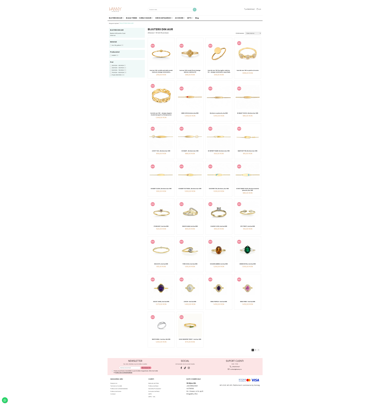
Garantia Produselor (154, 389)
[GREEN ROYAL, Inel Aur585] (247, 250)
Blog (197, 18)
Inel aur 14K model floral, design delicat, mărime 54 (190, 71)
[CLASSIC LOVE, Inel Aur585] (219, 212)
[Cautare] (194, 9)
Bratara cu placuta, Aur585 (219, 113)
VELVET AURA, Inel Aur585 (161, 301)
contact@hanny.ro (236, 369)
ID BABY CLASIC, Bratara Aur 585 (161, 188)
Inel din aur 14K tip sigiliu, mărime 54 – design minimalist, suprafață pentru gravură (219, 71)
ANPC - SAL (151, 397)
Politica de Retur (153, 386)
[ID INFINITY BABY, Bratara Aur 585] (219, 137)
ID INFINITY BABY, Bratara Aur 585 (219, 151)
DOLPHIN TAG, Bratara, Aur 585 (219, 188)
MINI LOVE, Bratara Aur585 (189, 113)
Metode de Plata (153, 383)
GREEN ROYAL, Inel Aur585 (247, 264)
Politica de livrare (115, 391)
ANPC (150, 394)
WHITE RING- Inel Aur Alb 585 (161, 339)
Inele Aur (113, 35)
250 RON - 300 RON (118, 65)
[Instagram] (188, 368)
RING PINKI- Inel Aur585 (247, 301)
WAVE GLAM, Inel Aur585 (190, 226)
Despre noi (113, 383)
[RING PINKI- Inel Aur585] (247, 288)
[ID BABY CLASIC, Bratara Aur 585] (161, 175)
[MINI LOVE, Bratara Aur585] (190, 97)
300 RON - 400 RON (118, 68)
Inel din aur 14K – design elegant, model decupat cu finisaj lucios (161, 114)
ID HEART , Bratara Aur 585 (190, 151)
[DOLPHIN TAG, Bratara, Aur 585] (219, 175)
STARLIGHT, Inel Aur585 (161, 226)
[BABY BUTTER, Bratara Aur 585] (247, 137)
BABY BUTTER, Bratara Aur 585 (247, 151)
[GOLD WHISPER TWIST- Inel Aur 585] (190, 325)
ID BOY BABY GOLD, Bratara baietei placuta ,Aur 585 (247, 189)
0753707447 (236, 367)
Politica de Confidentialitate (123, 372)
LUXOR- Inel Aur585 (190, 301)
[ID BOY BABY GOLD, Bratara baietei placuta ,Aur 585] (247, 175)
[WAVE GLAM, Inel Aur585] (190, 212)
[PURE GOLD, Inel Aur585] (190, 250)
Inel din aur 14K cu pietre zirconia (248, 70)
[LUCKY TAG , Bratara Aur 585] (161, 137)
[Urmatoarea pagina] (258, 350)
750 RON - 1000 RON (118, 72)
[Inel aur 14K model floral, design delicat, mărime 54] (190, 54)
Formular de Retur (154, 391)
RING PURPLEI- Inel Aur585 (219, 301)
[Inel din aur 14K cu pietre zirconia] (247, 54)
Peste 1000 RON (116, 75)
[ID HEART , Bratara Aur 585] (190, 137)
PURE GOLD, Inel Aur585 (190, 264)
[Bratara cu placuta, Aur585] (219, 97)
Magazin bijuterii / (114, 23)
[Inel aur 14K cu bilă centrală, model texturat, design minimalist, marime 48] (161, 54)
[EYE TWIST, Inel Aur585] (247, 212)
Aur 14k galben (116, 45)
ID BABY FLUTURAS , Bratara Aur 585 (190, 188)
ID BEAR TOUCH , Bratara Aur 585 (247, 113)
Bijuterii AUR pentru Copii (117, 33)
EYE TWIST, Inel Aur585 (247, 226)
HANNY (114, 55)
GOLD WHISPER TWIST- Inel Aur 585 (190, 339)
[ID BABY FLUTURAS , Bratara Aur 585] (190, 175)
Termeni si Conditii (116, 386)
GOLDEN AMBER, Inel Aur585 (219, 264)
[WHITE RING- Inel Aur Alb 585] (161, 325)
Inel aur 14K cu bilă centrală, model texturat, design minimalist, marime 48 (161, 71)
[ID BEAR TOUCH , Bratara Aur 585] (247, 97)
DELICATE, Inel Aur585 (161, 264)
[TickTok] (185, 368)
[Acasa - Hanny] (118, 9)
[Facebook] (181, 368)
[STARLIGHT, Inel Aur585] (161, 212)
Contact (112, 394)
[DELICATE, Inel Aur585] (161, 250)
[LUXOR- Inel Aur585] (190, 288)
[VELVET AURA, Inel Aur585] (161, 288)
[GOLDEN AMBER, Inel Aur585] (219, 250)
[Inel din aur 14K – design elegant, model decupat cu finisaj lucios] (161, 96)
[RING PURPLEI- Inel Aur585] (219, 288)
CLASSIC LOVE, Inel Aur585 (218, 226)
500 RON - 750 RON (118, 70)
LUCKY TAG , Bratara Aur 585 (161, 151)
